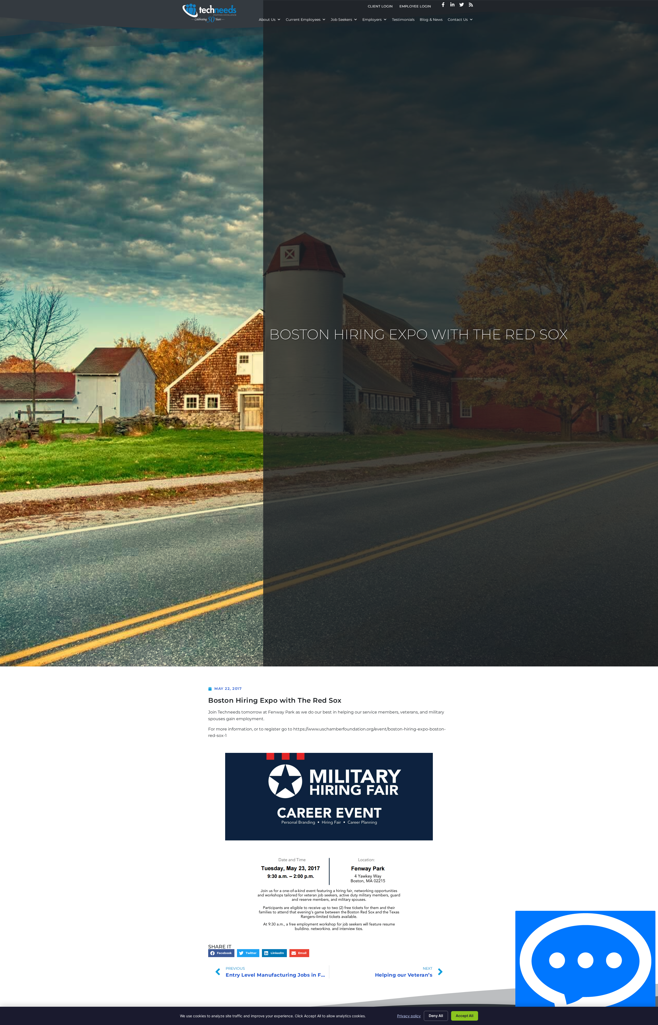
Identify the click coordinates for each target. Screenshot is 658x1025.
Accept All (464, 1015)
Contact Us (458, 19)
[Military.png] (329, 841)
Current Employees (303, 19)
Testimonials (403, 19)
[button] (221, 953)
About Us (267, 19)
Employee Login (416, 7)
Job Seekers (341, 19)
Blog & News (431, 19)
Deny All (436, 1015)
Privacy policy (409, 1016)
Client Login (382, 7)
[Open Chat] (585, 966)
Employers (372, 19)
